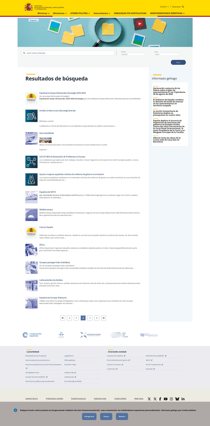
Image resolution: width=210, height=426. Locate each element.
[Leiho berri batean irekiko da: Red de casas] (119, 335)
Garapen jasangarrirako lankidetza (54, 262)
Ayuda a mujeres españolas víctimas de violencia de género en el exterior (71, 174)
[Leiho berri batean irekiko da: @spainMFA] (155, 399)
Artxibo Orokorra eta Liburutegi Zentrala (57, 110)
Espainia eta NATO (47, 192)
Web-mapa (138, 398)
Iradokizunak (69, 377)
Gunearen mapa (70, 364)
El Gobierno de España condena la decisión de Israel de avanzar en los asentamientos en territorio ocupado (168, 102)
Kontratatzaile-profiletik (73, 381)
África (42, 244)
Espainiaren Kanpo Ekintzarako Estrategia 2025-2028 (62, 93)
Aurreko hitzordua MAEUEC (35, 377)
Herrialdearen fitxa (32, 372)
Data (156, 52)
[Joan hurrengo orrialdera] (103, 318)
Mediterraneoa (46, 209)
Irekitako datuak (70, 372)
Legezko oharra (31, 398)
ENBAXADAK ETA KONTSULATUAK (130, 13)
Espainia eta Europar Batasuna (52, 297)
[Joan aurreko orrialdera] (62, 318)
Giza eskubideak (46, 133)
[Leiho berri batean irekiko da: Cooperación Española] (32, 335)
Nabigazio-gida (100, 398)
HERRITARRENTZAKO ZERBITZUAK (166, 13)
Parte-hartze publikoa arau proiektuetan (40, 381)
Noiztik (123, 52)
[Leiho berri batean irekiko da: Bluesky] (177, 399)
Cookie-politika (120, 398)
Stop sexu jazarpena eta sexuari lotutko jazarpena (43, 364)
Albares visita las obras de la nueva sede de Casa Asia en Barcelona (167, 139)
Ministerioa (59, 13)
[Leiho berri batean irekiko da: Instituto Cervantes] (61, 335)
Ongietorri (33, 20)
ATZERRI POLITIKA (79, 13)
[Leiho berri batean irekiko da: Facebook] (160, 399)
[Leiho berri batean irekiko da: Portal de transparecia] (149, 335)
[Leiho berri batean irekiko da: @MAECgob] (149, 399)
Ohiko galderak (69, 360)
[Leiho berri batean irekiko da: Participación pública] (90, 335)
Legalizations (69, 356)
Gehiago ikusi (89, 416)
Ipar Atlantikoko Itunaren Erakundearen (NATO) (58, 195)
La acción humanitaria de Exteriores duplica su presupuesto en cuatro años (166, 113)
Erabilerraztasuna (78, 398)
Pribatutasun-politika (54, 398)
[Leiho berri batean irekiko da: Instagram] (171, 399)
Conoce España (46, 227)
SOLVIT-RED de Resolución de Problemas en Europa (62, 156)
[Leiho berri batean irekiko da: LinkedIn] (183, 399)
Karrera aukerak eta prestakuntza (37, 360)
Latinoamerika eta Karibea (51, 280)
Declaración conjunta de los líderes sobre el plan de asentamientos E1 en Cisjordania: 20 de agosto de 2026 (169, 91)
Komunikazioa (101, 13)
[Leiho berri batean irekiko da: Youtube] (166, 399)
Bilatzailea (176, 7)
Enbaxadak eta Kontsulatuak (35, 356)
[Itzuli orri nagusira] (45, 6)
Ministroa (43, 13)
